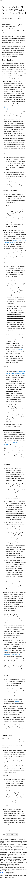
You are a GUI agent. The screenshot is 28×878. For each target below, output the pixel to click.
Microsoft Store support (6, 846)
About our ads (15, 877)
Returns (15, 846)
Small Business (19, 861)
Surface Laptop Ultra (19, 839)
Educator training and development (13, 853)
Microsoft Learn (15, 862)
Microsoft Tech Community (16, 864)
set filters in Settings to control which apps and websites (13, 108)
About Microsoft (12, 867)
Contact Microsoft (22, 874)
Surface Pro (3, 839)
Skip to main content (5, 1)
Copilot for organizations (20, 841)
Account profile (13, 844)
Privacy (2, 875)
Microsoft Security (11, 857)
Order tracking (20, 846)
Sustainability (10, 870)
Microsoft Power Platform (14, 859)
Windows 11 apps (4, 844)
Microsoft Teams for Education (13, 851)
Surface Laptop (10, 839)
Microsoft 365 (3, 859)
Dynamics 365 (20, 857)
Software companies (17, 866)
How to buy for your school (15, 852)
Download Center (22, 844)
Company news (21, 867)
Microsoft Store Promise (17, 847)
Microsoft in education (11, 849)
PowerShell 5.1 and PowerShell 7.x (13, 654)
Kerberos (17, 701)
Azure (24, 861)
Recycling (9, 877)
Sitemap (15, 874)
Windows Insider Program (12, 834)
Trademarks (23, 875)
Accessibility (3, 870)
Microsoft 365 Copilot (9, 861)
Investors (13, 869)
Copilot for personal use (6, 843)
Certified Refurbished (5, 847)
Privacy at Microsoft (5, 869)
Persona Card (19, 349)
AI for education (8, 856)
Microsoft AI (3, 857)
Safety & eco (3, 877)
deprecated (7, 650)
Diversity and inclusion (21, 869)
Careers (6, 867)
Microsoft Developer (5, 862)
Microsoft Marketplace (6, 866)
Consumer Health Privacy (6, 874)
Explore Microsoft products (20, 843)
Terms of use (16, 875)
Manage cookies (8, 875)
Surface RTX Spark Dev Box (7, 841)
